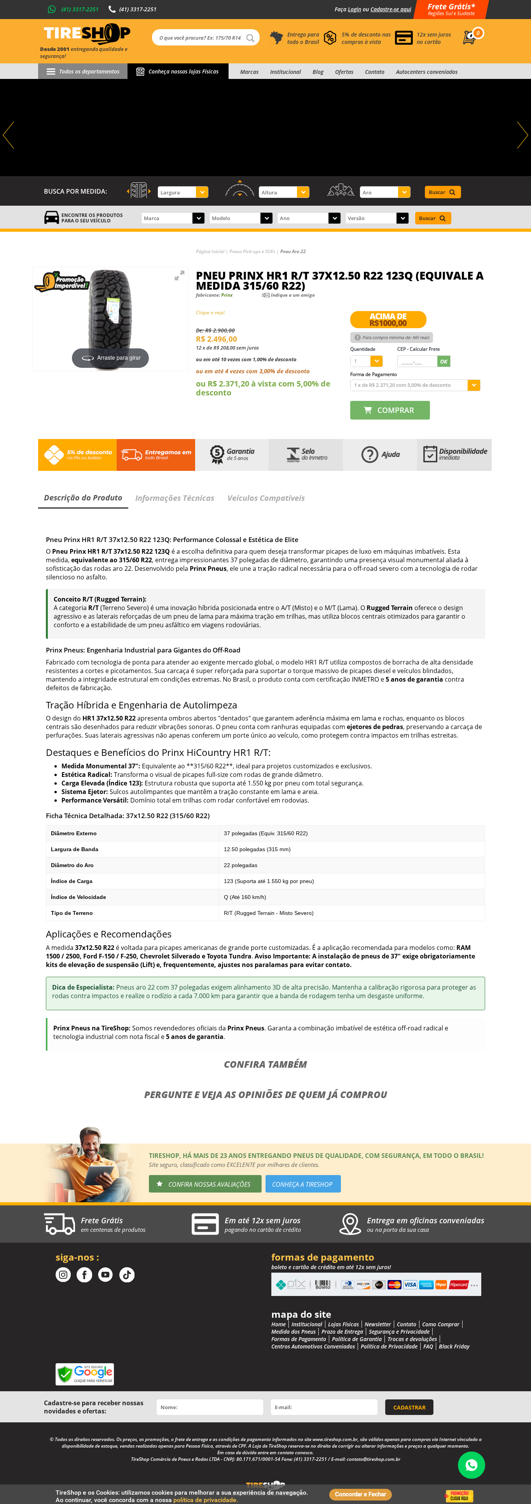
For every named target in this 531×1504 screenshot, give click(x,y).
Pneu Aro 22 (293, 251)
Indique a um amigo (293, 295)
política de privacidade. (205, 1500)
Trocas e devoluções (412, 1339)
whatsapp (471, 1465)
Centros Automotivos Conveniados (313, 1346)
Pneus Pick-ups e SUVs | (254, 251)
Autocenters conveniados (427, 71)
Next (522, 135)
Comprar (395, 410)
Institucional (285, 71)
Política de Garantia (357, 1339)
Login (354, 9)
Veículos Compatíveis (266, 498)
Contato (374, 71)
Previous (9, 135)
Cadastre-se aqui (390, 9)
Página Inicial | (212, 251)
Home (278, 1324)
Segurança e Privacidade (399, 1331)
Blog (318, 71)
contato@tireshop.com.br (373, 1459)
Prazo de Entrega (342, 1331)
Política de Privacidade (389, 1346)
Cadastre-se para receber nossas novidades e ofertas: (93, 1407)
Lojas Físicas (343, 1324)
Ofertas (344, 71)
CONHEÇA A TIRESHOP (302, 1184)
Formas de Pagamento (298, 1339)
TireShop (87, 34)
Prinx (226, 295)
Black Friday (454, 1346)
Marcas (249, 71)
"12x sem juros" (265, 127)
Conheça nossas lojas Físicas (183, 71)
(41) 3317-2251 (80, 9)
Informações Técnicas (174, 498)
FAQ (428, 1346)
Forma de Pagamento (373, 374)
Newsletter (378, 1324)
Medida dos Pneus (293, 1331)
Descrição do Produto (83, 497)
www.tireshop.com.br (335, 1439)
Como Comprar (440, 1324)
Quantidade (363, 349)
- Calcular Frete (418, 349)
